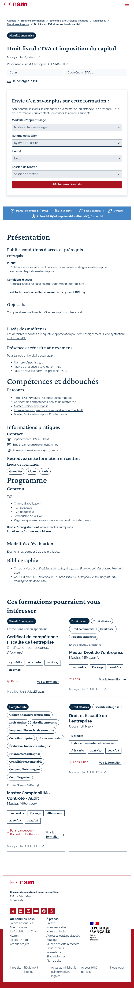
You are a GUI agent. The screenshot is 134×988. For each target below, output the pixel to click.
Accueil (11, 20)
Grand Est (15, 471)
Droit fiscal (99, 20)
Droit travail (79, 621)
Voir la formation (48, 681)
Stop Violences (56, 956)
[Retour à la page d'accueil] (15, 3)
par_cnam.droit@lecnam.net (40, 444)
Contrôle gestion (20, 777)
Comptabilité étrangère (24, 769)
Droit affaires (102, 621)
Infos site (15, 967)
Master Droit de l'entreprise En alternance (40, 414)
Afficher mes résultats (67, 184)
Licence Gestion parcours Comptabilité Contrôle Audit (48, 410)
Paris (45, 471)
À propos (52, 919)
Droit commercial (82, 629)
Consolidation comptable (25, 761)
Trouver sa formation (32, 20)
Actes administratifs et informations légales (63, 972)
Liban (32, 471)
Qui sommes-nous (22, 919)
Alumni (14, 935)
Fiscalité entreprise (18, 24)
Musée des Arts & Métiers (62, 944)
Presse (50, 923)
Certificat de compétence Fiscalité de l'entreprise (45, 402)
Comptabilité (18, 707)
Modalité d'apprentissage (29, 120)
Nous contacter (56, 931)
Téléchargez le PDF (25, 81)
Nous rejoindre (56, 927)
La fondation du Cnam (24, 931)
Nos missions (18, 927)
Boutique (52, 939)
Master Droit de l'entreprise (31, 406)
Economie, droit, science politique (69, 20)
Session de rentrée (24, 167)
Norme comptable (50, 738)
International (54, 952)
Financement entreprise (24, 753)
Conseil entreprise (21, 738)
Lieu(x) (16, 151)
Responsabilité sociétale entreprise (31, 730)
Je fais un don (19, 939)
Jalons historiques (21, 923)
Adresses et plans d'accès (63, 935)
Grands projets (19, 944)
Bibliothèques (55, 948)
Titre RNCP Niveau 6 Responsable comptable (43, 397)
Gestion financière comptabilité (29, 714)
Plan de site (53, 960)
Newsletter (117, 967)
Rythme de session (25, 135)
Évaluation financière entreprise (30, 746)
